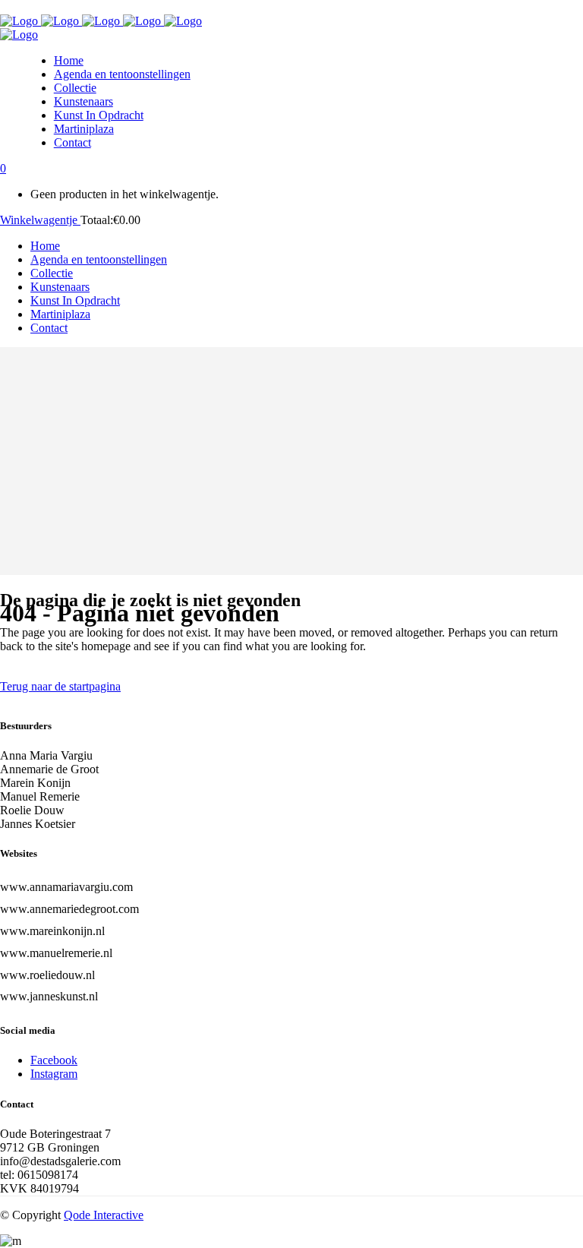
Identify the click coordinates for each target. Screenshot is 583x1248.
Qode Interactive (103, 1215)
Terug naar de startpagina (60, 686)
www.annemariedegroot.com (69, 908)
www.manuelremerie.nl (56, 952)
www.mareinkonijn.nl (52, 930)
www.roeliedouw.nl (47, 974)
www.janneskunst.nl (49, 996)
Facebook (53, 1060)
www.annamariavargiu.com (66, 886)
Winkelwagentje (40, 219)
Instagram (53, 1073)
